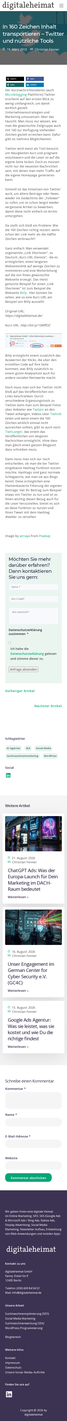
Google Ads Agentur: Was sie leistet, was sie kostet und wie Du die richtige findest (31, 1029)
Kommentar (15, 1088)
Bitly (23, 293)
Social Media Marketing (20, 1318)
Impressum (12, 1363)
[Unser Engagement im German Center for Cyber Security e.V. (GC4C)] (33, 927)
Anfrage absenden (23, 669)
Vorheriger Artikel (20, 691)
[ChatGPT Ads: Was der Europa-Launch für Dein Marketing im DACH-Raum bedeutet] (33, 833)
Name (11, 1114)
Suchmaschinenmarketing (22, 755)
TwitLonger (13, 432)
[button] (15, 79)
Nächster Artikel (48, 706)
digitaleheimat (33, 1414)
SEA (28, 748)
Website (11, 1158)
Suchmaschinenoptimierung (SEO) (27, 1314)
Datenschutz (13, 1367)
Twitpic (38, 409)
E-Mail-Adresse (18, 1136)
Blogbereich (13, 1337)
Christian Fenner (47, 49)
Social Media (43, 748)
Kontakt (10, 1358)
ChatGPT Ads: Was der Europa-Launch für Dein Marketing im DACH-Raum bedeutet (33, 879)
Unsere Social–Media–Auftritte (25, 1372)
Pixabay (44, 536)
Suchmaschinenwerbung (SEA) (24, 1323)
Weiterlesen (17, 896)
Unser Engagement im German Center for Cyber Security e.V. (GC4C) (31, 973)
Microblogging (16, 94)
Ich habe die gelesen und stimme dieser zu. (33, 654)
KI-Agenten (13, 748)
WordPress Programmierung (24, 1328)
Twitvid (55, 414)
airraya (25, 536)
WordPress (50, 755)
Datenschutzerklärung (27, 654)
